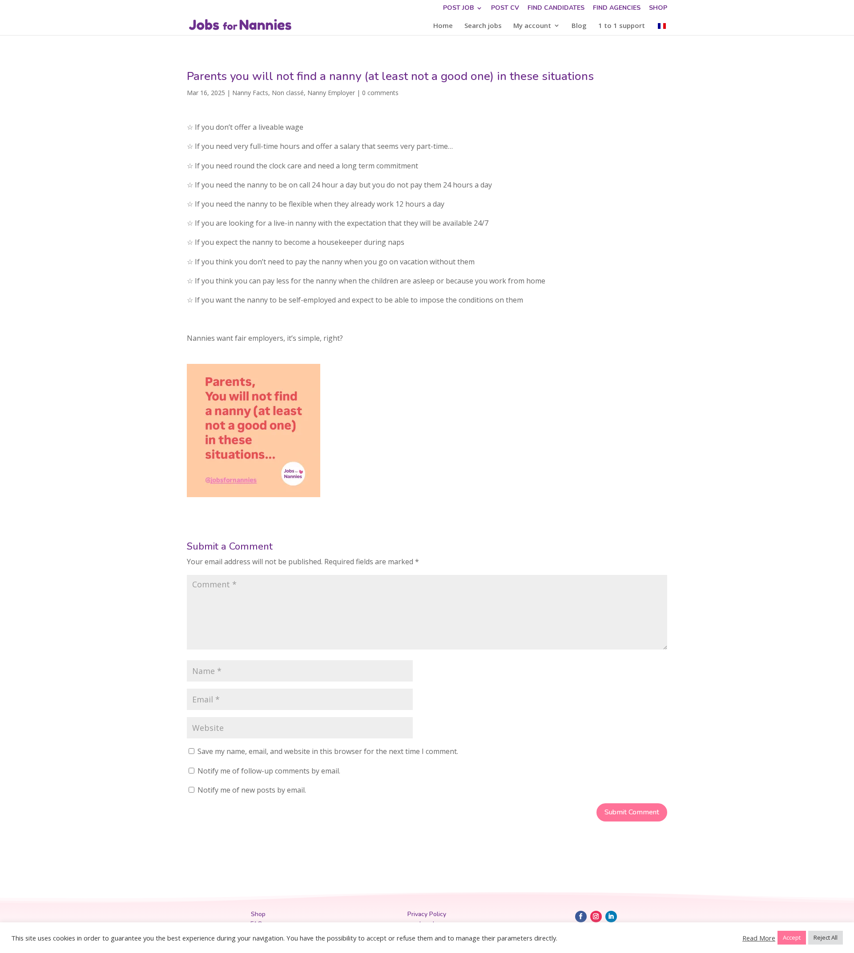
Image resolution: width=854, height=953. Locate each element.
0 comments (380, 92)
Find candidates (556, 8)
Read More (758, 938)
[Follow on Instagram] (596, 916)
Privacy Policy (426, 914)
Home (443, 26)
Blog (579, 26)
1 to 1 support (621, 26)
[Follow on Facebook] (581, 916)
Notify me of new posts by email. (251, 790)
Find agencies (616, 8)
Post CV (505, 8)
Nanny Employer (331, 92)
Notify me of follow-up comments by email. (268, 771)
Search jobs (483, 26)
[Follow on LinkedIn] (611, 916)
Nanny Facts (250, 92)
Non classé (288, 92)
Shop (658, 8)
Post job (458, 8)
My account (532, 26)
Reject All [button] (826, 937)
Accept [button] (792, 937)
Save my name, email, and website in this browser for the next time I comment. (327, 751)
